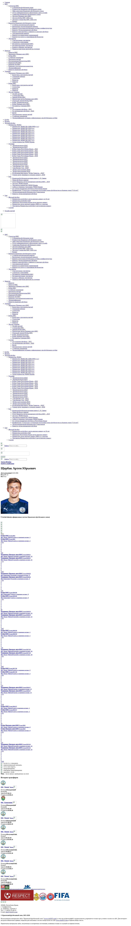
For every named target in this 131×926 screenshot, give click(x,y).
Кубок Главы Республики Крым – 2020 (25, 152)
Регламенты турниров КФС (21, 106)
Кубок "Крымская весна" (20, 102)
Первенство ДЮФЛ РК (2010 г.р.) (23, 128)
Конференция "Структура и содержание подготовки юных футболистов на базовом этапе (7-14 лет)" (45, 190)
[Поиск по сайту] (1, 443)
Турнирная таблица (18, 76)
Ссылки (11, 107)
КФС (6, 4)
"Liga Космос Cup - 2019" (20, 168)
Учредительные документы (21, 40)
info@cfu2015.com (11, 912)
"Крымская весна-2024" (20, 145)
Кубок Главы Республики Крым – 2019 (25, 154)
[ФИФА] (62, 900)
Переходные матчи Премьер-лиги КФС (25, 99)
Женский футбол (13, 197)
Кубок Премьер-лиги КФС (21, 104)
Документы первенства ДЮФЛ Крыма (25, 185)
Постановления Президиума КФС (19, 61)
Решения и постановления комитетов (20, 66)
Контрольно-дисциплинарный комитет (25, 26)
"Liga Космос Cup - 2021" (20, 166)
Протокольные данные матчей (22, 114)
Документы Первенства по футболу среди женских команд (31, 206)
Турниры (8, 71)
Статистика (16, 78)
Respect (14, 21)
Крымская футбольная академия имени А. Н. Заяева (29, 178)
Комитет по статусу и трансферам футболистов (27, 37)
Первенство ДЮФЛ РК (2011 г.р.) (23, 130)
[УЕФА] (50, 900)
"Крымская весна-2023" (20, 147)
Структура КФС (13, 6)
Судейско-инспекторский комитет (23, 25)
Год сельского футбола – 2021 (22, 109)
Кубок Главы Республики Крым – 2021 (25, 150)
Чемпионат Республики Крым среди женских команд (29, 202)
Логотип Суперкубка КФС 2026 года (24, 19)
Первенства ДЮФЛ (14, 125)
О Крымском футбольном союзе (22, 7)
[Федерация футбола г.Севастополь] (43, 900)
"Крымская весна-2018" (20, 164)
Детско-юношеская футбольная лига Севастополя (28, 192)
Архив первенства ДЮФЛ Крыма (23, 142)
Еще (9, 176)
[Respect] (17, 900)
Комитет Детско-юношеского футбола (24, 30)
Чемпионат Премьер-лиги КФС (18, 54)
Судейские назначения (15, 57)
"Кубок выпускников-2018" (21, 171)
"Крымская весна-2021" (20, 159)
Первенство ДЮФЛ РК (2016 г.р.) (23, 138)
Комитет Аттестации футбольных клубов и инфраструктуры (32, 28)
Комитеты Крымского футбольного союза (22, 23)
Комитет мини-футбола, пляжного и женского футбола (30, 31)
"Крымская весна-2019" (20, 163)
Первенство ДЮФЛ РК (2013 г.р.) (23, 133)
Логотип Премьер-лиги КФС (21, 16)
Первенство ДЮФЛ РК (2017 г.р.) (23, 140)
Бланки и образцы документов (22, 47)
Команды (15, 80)
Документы (12, 38)
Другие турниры (13, 92)
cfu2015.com (5, 463)
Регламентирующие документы (22, 45)
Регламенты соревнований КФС (22, 44)
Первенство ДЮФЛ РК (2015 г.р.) (23, 137)
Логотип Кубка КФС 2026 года (22, 18)
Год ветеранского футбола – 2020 (23, 111)
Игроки (7, 121)
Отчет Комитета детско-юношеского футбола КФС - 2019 (31, 182)
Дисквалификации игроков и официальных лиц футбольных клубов (34, 118)
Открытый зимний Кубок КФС (22, 100)
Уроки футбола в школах (20, 180)
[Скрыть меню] (1, 457)
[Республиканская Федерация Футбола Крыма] (36, 900)
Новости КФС (13, 52)
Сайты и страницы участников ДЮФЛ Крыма (27, 187)
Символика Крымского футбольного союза (26, 14)
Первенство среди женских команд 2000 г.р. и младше (30, 204)
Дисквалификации (14, 68)
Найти (7, 446)
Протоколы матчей (14, 59)
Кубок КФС (12, 56)
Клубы (7, 119)
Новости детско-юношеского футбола (24, 194)
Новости (7, 50)
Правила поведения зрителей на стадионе (26, 49)
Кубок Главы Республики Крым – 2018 (25, 156)
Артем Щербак (6, 462)
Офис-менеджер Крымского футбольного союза (28, 11)
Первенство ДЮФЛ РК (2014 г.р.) (23, 135)
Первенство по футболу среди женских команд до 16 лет (30, 199)
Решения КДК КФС (14, 63)
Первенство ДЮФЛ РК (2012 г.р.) (23, 132)
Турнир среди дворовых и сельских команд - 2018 (28, 175)
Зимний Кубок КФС (19, 97)
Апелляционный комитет (20, 33)
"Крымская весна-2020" (20, 161)
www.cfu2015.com (50, 918)
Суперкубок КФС (18, 95)
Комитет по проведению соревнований (25, 35)
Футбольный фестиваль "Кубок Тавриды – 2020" (28, 173)
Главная (7, 2)
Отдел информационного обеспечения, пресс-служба (29, 13)
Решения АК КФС (14, 64)
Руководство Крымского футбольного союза (26, 9)
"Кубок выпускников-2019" (21, 169)
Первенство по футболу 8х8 (21, 201)
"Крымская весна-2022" (20, 157)
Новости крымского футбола (17, 69)
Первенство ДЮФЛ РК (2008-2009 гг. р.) (25, 126)
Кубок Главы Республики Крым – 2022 (25, 149)
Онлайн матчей (17, 94)
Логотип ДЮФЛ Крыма (20, 183)
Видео (14, 113)
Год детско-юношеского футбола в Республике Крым (29, 188)
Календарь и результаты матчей (22, 75)
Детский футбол (10, 123)
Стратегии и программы (20, 42)
